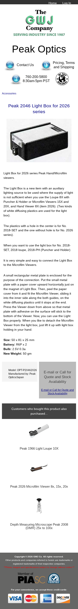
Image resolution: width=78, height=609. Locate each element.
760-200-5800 (36, 77)
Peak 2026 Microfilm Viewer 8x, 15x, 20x (39, 486)
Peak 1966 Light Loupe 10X (39, 448)
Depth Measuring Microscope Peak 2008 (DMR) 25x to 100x (39, 526)
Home (53, 3)
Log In (66, 3)
